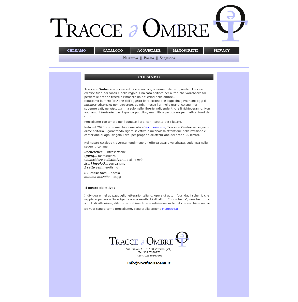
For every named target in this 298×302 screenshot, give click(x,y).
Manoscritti (170, 208)
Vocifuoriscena (155, 127)
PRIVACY (222, 51)
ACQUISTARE (149, 51)
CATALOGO (113, 51)
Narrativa (130, 58)
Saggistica (167, 58)
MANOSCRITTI (185, 51)
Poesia (149, 58)
